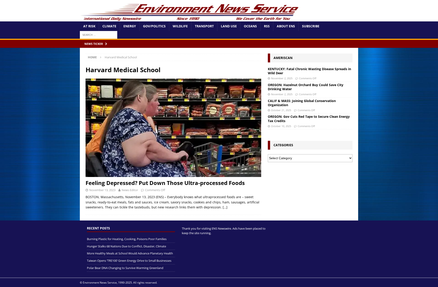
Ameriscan (283, 58)
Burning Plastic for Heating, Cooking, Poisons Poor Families (127, 239)
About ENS (286, 26)
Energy (129, 26)
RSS (267, 26)
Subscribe (310, 26)
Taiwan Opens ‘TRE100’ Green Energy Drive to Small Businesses (129, 261)
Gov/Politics (154, 26)
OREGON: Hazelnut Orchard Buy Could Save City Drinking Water (305, 87)
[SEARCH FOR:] (98, 34)
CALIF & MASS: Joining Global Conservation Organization (302, 103)
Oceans (250, 26)
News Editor (130, 190)
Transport (204, 26)
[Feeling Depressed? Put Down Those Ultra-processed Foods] (173, 128)
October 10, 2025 (281, 126)
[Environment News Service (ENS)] (190, 19)
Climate (109, 26)
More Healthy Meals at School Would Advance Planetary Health (130, 253)
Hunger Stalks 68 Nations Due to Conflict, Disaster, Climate (126, 246)
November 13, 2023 (102, 190)
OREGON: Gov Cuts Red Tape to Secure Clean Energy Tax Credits (309, 118)
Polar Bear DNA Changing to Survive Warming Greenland (125, 268)
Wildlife (180, 26)
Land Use (229, 26)
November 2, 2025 (281, 78)
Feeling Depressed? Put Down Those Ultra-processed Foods (165, 183)
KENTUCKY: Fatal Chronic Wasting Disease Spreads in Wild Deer (309, 71)
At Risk (89, 26)
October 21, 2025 (281, 110)
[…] (225, 207)
